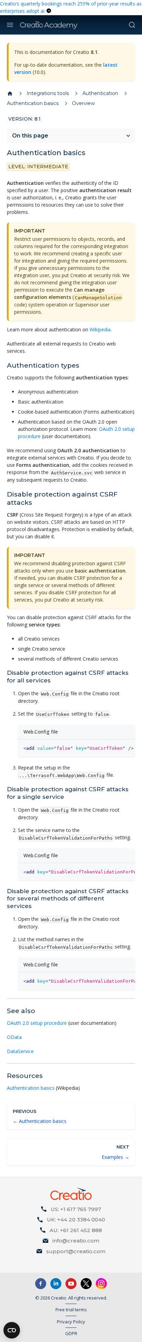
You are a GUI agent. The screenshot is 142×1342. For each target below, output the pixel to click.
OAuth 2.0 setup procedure (37, 1023)
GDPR (71, 1333)
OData (14, 1037)
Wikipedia (100, 329)
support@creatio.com (75, 1251)
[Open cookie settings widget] (11, 1330)
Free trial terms (71, 1309)
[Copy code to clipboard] (126, 748)
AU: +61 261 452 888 (76, 1230)
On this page (30, 135)
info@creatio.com (75, 1240)
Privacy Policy (71, 1322)
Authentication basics (30, 1088)
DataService (20, 1051)
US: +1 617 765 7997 (76, 1209)
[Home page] (10, 94)
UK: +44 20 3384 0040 (76, 1219)
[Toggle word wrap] (114, 748)
